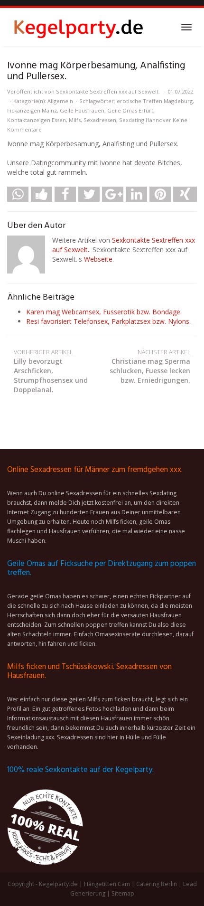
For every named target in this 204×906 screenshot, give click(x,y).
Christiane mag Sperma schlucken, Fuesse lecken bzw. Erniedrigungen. (150, 366)
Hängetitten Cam (107, 884)
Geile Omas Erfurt (130, 110)
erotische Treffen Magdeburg (155, 100)
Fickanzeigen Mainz (32, 110)
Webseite (98, 259)
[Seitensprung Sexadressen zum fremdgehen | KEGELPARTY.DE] (78, 27)
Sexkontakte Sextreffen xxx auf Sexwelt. (108, 91)
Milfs (75, 119)
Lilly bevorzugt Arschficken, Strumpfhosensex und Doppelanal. (51, 371)
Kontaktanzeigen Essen (36, 119)
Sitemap (122, 893)
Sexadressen (99, 119)
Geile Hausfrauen (82, 110)
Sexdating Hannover (145, 119)
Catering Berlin (156, 884)
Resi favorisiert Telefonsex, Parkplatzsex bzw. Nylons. (108, 321)
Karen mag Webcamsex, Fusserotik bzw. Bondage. (104, 311)
